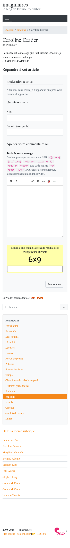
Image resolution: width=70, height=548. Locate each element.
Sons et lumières (14, 369)
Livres (8, 418)
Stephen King (10, 464)
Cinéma (9, 407)
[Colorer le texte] (21, 181)
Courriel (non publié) (18, 126)
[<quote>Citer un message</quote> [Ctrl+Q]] (38, 181)
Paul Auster (9, 470)
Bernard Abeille (11, 458)
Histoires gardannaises (17, 385)
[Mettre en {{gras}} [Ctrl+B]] (11, 181)
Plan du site (9, 533)
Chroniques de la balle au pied (21, 380)
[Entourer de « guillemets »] (43, 181)
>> (63, 307)
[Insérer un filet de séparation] (54, 181)
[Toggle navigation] (7, 18)
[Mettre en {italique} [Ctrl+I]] (16, 181)
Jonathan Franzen (12, 446)
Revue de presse (14, 358)
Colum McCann (11, 483)
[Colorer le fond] (27, 181)
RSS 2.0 (40, 533)
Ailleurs (9, 364)
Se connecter (24, 533)
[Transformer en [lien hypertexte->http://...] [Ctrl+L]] (32, 181)
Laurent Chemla (11, 495)
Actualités (10, 331)
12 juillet (10, 342)
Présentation (12, 325)
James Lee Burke (12, 440)
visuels (9, 402)
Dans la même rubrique (19, 431)
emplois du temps (14, 413)
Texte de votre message (20, 153)
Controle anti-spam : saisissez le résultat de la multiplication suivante (35, 249)
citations (21, 30)
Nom (9, 111)
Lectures (10, 347)
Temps (9, 375)
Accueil (9, 30)
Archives (10, 391)
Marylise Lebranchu (13, 452)
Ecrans (9, 353)
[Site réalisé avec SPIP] (61, 531)
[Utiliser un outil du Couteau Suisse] (49, 181)
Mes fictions (12, 336)
